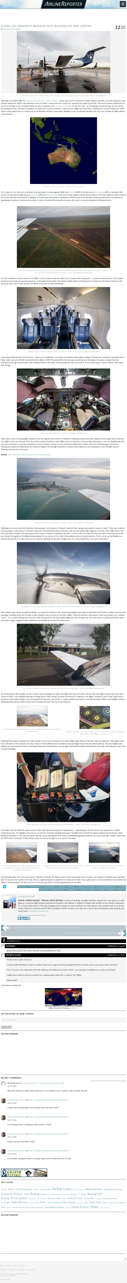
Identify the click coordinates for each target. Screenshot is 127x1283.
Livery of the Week (63, 1202)
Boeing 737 (45, 1194)
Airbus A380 (45, 1190)
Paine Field (95, 1202)
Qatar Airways (113, 1202)
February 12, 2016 (116, 946)
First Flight (5, 1203)
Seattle (9, 1207)
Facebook (11, 1270)
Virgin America (104, 1207)
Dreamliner (89, 1199)
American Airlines (12, 1194)
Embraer (111, 889)
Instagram (21, 1270)
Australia (84, 889)
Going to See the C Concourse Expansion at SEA (43, 1083)
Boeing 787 (95, 1194)
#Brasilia (71, 886)
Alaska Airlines (94, 1189)
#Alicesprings (50, 886)
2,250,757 (74, 1008)
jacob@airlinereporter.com (38, 911)
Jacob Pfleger (12, 29)
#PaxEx (121, 886)
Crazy (93, 889)
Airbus (36, 1190)
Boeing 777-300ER (78, 1194)
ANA (26, 1194)
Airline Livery (62, 1189)
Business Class (54, 1198)
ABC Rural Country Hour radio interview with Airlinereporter (29, 455)
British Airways (42, 1198)
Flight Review (19, 1202)
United (67, 1207)
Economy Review (109, 1199)
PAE (86, 1203)
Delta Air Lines (75, 1198)
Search (14, 1265)
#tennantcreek (58, 889)
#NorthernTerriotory (107, 886)
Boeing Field (32, 1198)
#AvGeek (62, 886)
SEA (3, 1207)
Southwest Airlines (54, 1207)
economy (98, 1198)
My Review (79, 1202)
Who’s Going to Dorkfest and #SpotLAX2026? (48, 1100)
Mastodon (30, 1270)
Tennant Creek (51, 195)
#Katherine (90, 886)
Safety (122, 1203)
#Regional (44, 889)
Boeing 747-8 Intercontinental (60, 1194)
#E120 (81, 886)
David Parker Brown (16, 1100)
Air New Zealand (79, 1189)
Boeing (34, 1194)
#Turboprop (72, 889)
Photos (105, 1203)
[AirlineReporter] (63, 4)
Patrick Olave (13, 955)
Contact (22, 1265)
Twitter (3, 1270)
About (8, 1265)
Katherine (34, 195)
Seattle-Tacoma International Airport (28, 1207)
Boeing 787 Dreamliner (14, 1198)
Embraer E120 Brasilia (63, 106)
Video (94, 1207)
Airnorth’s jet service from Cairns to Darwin (42, 101)
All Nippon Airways (113, 1189)
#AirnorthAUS (35, 886)
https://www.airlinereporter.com (32, 915)
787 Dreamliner (24, 1189)
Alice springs (99, 192)
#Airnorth (23, 886)
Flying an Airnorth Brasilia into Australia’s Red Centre (46, 26)
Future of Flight (34, 1202)
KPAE (43, 1202)
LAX (49, 1202)
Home (2, 1265)
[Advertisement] (63, 17)
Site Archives (5, 1279)
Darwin (72, 192)
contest (64, 1198)
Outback (121, 889)
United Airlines (79, 1207)
